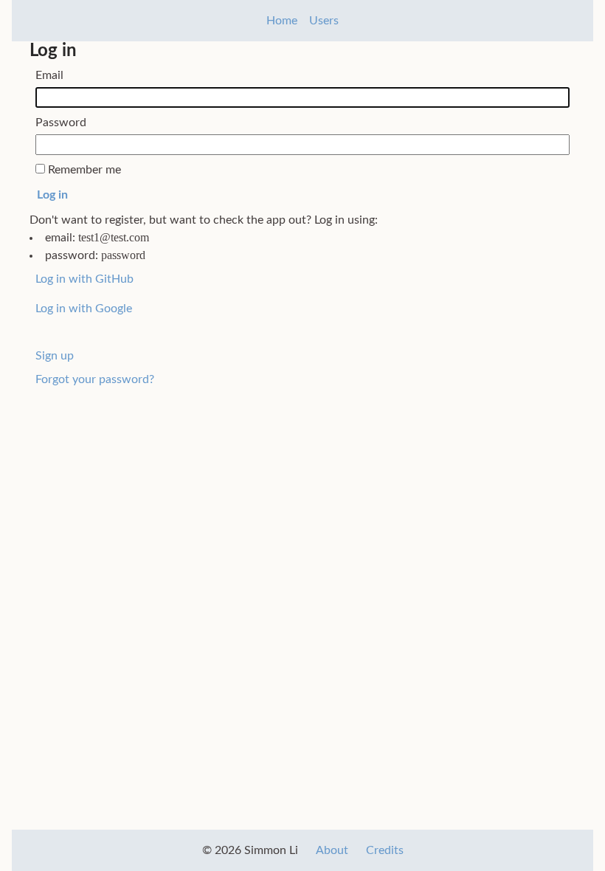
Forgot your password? (94, 379)
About (332, 850)
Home (281, 21)
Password (60, 122)
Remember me (84, 170)
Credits (385, 850)
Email (49, 75)
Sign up (54, 356)
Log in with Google (83, 308)
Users (324, 21)
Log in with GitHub (84, 279)
